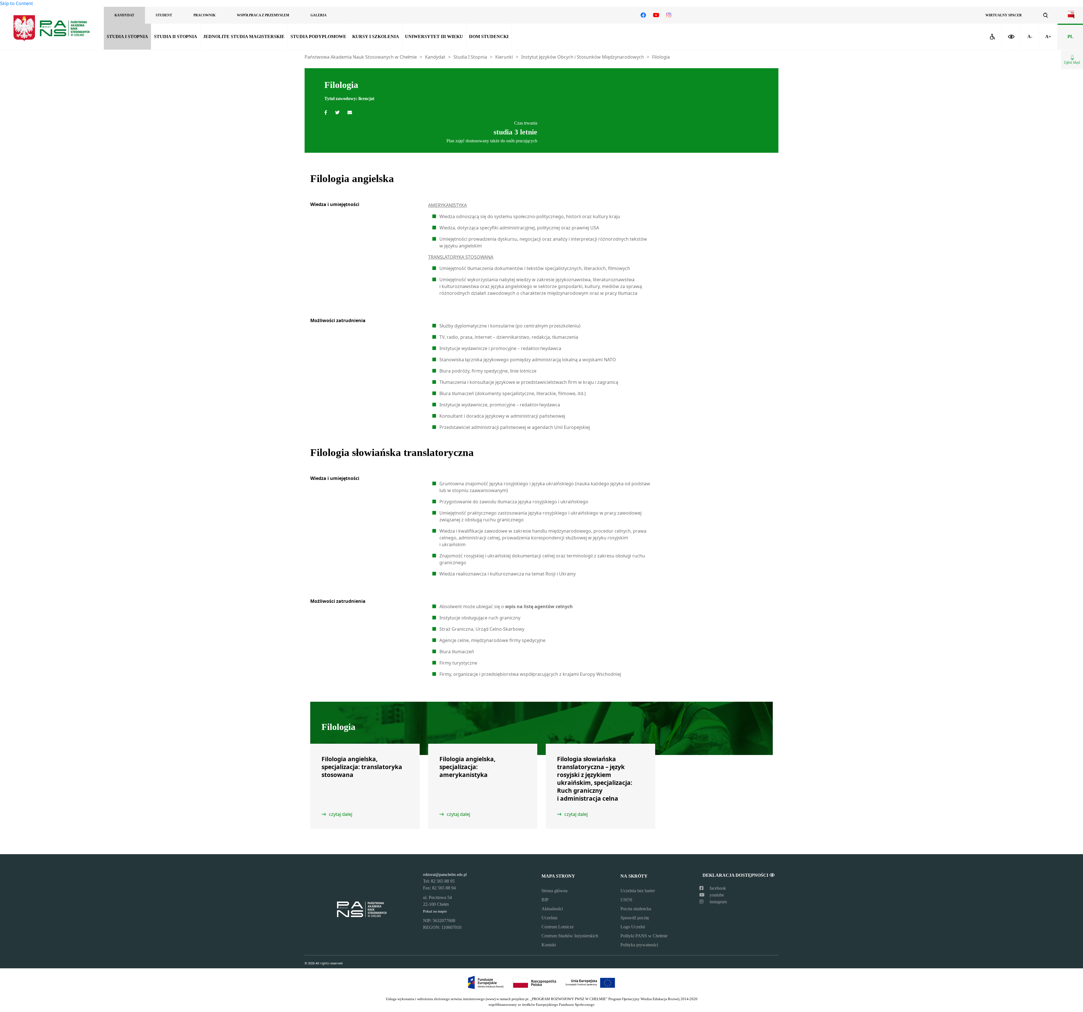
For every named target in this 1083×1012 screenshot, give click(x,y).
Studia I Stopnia (127, 36)
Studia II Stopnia (175, 36)
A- (1029, 36)
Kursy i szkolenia (375, 36)
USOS (626, 899)
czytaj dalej (340, 814)
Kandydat (124, 15)
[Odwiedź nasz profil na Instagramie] (669, 15)
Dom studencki (489, 36)
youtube (716, 895)
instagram (717, 901)
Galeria (319, 15)
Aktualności (552, 908)
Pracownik (204, 15)
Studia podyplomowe (318, 36)
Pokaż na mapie (435, 911)
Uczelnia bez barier (637, 890)
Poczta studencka (635, 908)
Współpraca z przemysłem (263, 15)
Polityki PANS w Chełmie (644, 935)
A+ (1048, 36)
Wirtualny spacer (1003, 15)
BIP (545, 899)
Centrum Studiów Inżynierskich (570, 935)
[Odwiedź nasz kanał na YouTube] (656, 15)
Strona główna (554, 890)
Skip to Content (16, 3)
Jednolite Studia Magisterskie (244, 36)
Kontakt (549, 944)
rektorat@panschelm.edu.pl (445, 874)
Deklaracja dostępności (736, 875)
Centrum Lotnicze (558, 926)
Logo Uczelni (632, 926)
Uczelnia (549, 917)
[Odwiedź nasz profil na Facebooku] (643, 15)
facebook (717, 888)
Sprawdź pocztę (634, 917)
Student (164, 15)
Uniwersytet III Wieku (434, 36)
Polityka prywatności (639, 944)
